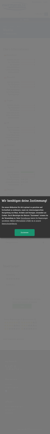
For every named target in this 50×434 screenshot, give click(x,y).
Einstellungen (25, 218)
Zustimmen (24, 233)
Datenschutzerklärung (9, 224)
